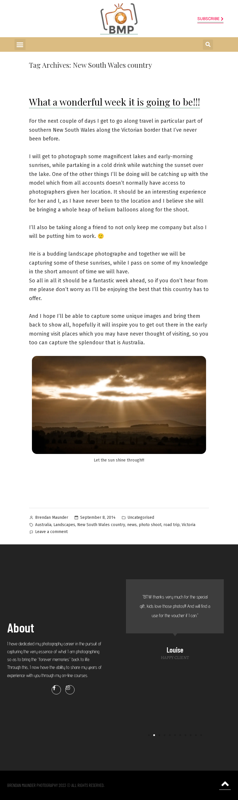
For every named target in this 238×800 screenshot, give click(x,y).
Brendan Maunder (51, 517)
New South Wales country (101, 524)
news (132, 524)
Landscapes (64, 524)
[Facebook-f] (56, 689)
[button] (20, 44)
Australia (43, 524)
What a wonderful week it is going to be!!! (114, 101)
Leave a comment (51, 531)
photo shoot (150, 524)
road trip (171, 524)
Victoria (188, 524)
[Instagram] (70, 689)
